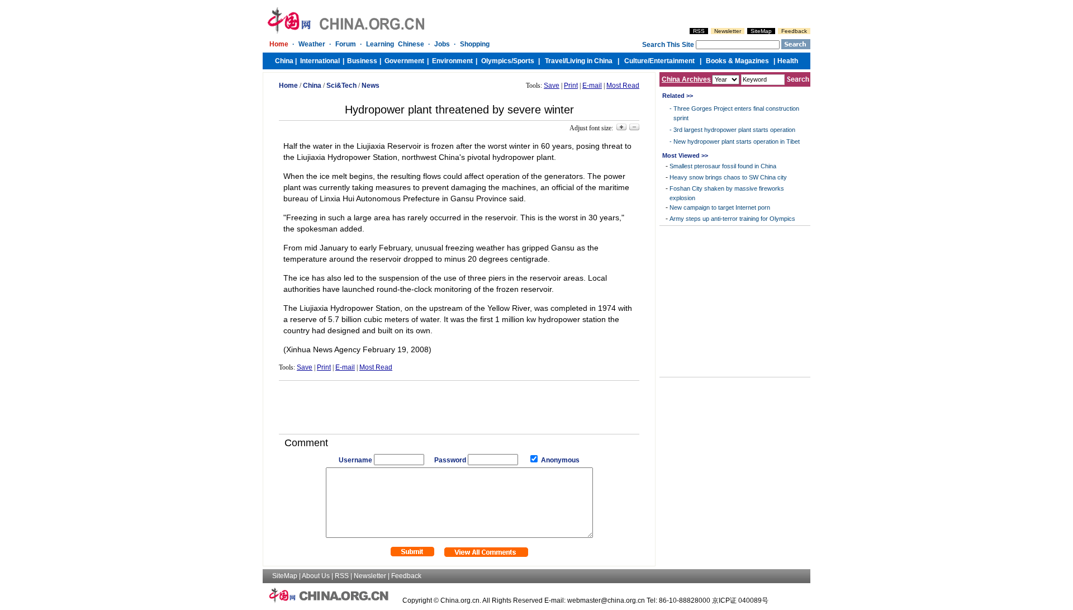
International (320, 61)
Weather (311, 44)
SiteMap (761, 31)
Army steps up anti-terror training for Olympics (732, 218)
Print (571, 85)
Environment (452, 61)
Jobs (442, 44)
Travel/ (555, 61)
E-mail (592, 85)
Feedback (794, 31)
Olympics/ (497, 61)
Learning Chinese (395, 44)
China (284, 61)
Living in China (589, 61)
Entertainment (672, 61)
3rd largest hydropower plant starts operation (734, 129)
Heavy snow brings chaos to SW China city (728, 177)
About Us (316, 576)
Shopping (475, 44)
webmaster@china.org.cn (606, 600)
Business (362, 61)
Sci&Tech (341, 85)
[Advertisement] (459, 403)
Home (278, 44)
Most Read (622, 85)
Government (404, 61)
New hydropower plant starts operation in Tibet (736, 141)
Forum (345, 44)
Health (787, 61)
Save (551, 85)
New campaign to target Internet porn (720, 207)
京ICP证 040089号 (740, 600)
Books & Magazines (737, 61)
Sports (523, 61)
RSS (699, 31)
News (370, 85)
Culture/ (636, 61)
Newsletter (727, 31)
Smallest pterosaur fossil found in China (723, 166)
